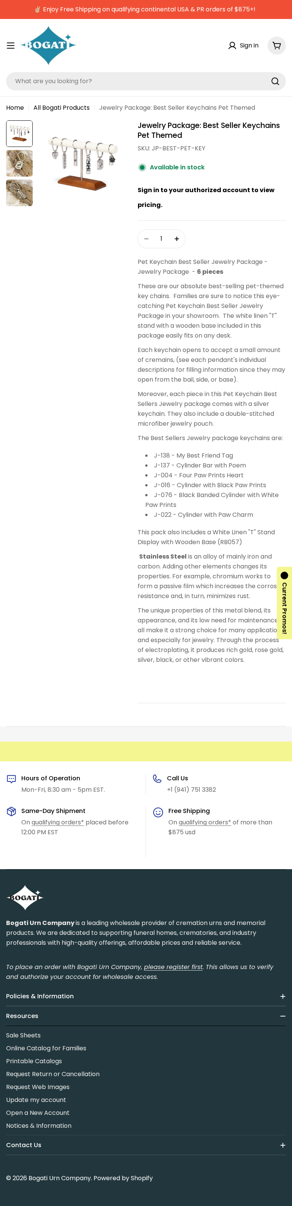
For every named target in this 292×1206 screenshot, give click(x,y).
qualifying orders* (58, 822)
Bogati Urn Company (60, 1178)
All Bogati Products (61, 107)
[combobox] (146, 81)
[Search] (275, 81)
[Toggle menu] (10, 45)
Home (15, 107)
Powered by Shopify (123, 1178)
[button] (284, 603)
